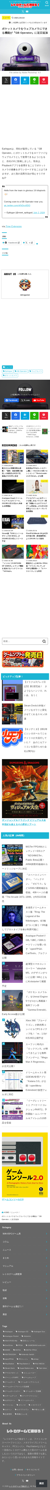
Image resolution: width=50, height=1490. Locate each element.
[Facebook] (11, 400)
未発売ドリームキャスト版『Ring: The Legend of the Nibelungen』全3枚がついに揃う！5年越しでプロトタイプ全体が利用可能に (25, 918)
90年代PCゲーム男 (12, 1234)
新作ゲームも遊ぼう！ (13, 1306)
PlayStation (9, 1364)
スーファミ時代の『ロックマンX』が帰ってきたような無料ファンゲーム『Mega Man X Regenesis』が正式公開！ (25, 1055)
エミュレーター (30, 1373)
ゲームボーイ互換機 (33, 1391)
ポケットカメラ (11, 375)
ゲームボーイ (10, 1382)
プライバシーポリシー (26, 1475)
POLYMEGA (39, 1364)
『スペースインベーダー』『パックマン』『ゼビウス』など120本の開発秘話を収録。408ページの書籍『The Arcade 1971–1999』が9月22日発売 (25, 888)
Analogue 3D (23, 1332)
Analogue (9, 1332)
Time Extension (14, 226)
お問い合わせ (17, 1470)
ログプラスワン (23, 1410)
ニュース (6, 18)
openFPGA (9, 1359)
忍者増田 (8, 1414)
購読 (41, 1483)
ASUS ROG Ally (11, 1341)
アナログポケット (12, 1373)
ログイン (8, 1410)
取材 (5, 1290)
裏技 (5, 1314)
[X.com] (23, 11)
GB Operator (22, 371)
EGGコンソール (28, 1341)
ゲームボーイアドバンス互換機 (17, 1387)
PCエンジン (23, 1359)
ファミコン (9, 1405)
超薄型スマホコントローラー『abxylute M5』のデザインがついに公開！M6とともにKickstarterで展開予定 (24, 975)
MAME (7, 1350)
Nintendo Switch (27, 1354)
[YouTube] (27, 11)
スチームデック (11, 1396)
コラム (6, 1242)
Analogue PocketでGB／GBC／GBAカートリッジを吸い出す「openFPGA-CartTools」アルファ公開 (24, 946)
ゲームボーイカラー (12, 1391)
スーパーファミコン (30, 1396)
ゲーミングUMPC (12, 1377)
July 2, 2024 (39, 213)
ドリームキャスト (27, 1400)
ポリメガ (22, 1405)
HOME (6, 1212)
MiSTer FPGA (31, 1350)
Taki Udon (43, 1368)
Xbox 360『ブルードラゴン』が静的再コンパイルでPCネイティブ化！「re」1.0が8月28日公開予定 (36, 1029)
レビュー (7, 1282)
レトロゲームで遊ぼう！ (19, 1486)
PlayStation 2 (24, 1364)
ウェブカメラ (37, 371)
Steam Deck (10, 1368)
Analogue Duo (39, 1332)
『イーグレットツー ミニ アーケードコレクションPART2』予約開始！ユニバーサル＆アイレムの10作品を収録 (24, 1111)
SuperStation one (27, 1368)
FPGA (20, 1345)
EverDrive (9, 1345)
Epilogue (8, 371)
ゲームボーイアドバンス (29, 1382)
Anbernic (27, 1336)
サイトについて (33, 1470)
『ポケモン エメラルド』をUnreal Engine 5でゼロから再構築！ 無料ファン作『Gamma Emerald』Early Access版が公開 (25, 1003)
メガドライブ (36, 1405)
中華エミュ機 (39, 1410)
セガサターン (10, 1400)
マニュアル (8, 1266)
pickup (36, 1359)
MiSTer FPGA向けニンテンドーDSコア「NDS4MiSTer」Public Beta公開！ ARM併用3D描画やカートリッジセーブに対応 (25, 857)
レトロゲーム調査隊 (12, 1274)
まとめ (6, 1258)
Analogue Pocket (12, 1336)
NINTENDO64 (10, 1354)
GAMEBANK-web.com (36, 1345)
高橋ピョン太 (22, 1414)
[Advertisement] (25, 117)
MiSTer (18, 1350)
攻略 (5, 1298)
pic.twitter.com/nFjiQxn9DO (17, 205)
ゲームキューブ (30, 1377)
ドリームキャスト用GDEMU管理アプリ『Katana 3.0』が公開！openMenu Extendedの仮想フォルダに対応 (24, 1083)
